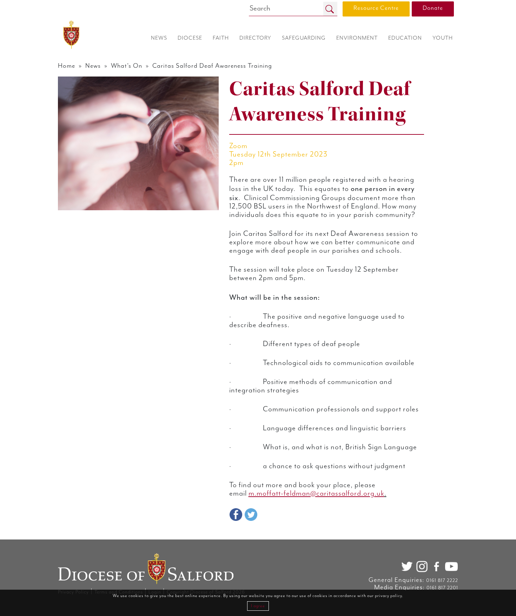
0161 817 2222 (442, 580)
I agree (258, 606)
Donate (433, 8)
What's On (126, 65)
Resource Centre (376, 8)
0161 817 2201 (442, 588)
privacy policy (388, 595)
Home (66, 65)
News (93, 65)
